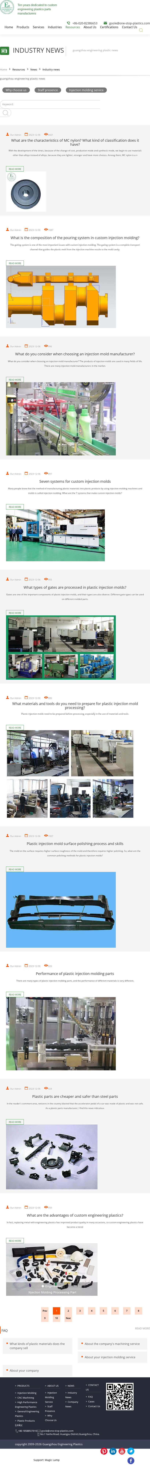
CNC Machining (25, 1397)
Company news (71, 1404)
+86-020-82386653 (84, 23)
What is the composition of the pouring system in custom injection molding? (75, 238)
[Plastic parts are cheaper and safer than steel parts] (75, 1157)
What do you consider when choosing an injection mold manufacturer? (75, 354)
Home (3, 69)
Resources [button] (72, 27)
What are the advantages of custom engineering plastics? (75, 1215)
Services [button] (38, 27)
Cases (91, 1401)
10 (56, 1318)
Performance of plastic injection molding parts (75, 974)
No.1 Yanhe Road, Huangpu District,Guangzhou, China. (70, 1434)
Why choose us (16, 90)
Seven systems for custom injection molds (75, 481)
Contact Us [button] (129, 27)
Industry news (51, 69)
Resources (18, 69)
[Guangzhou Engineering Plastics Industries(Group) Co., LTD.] (7, 7)
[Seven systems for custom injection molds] (75, 535)
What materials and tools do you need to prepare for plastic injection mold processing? (75, 706)
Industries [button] (55, 27)
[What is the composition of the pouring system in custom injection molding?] (75, 297)
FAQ (4, 1330)
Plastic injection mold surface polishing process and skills (75, 844)
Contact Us (92, 1387)
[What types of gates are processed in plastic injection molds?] (75, 647)
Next (68, 1318)
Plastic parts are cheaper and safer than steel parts (75, 1096)
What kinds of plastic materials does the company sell (37, 1346)
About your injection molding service (110, 1357)
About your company (24, 1371)
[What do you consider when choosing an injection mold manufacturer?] (75, 418)
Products (23, 1385)
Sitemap (60, 1453)
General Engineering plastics (27, 1414)
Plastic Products (26, 1420)
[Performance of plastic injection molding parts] (75, 1033)
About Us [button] (90, 27)
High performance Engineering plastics (26, 1404)
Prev (45, 1310)
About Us (53, 1385)
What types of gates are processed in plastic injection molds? (75, 587)
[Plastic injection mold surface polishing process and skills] (75, 909)
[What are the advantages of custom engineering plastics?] (75, 1269)
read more (142, 1328)
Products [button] (23, 27)
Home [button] (9, 27)
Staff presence (48, 90)
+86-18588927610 (27, 1430)
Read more (15, 169)
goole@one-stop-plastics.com (129, 23)
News (33, 69)
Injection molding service (86, 90)
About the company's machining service (112, 1344)
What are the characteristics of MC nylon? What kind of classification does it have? (75, 142)
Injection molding (26, 1393)
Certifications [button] (109, 27)
